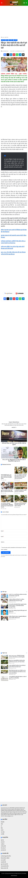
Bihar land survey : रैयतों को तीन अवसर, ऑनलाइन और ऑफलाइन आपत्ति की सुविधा (17, 656)
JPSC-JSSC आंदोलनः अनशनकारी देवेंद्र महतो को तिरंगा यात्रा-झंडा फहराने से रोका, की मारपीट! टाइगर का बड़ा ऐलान (21, 476)
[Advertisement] (14, 21)
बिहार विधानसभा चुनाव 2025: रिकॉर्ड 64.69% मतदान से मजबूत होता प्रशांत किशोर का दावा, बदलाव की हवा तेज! (17, 672)
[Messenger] (17, 298)
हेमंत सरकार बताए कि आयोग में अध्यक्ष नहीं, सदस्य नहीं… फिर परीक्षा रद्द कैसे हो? (20, 505)
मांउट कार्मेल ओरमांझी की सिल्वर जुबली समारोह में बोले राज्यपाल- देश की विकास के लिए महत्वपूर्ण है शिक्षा (17, 606)
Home (3, 37)
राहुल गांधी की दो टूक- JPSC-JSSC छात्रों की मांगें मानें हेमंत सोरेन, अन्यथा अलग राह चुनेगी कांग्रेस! (6, 476)
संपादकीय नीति (3, 862)
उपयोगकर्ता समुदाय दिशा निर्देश (6, 856)
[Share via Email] (23, 54)
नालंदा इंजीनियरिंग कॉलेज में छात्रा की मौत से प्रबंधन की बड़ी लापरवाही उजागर (17, 666)
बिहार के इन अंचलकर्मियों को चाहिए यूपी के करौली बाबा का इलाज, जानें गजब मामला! (17, 661)
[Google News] (8, 293)
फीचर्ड (2, 824)
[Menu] (1, 3)
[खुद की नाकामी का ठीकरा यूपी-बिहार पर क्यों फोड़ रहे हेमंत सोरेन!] (7, 485)
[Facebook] (5, 54)
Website (2, 542)
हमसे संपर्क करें (3, 850)
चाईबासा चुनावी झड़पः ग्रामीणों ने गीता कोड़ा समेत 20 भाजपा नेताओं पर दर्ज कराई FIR (13, 242)
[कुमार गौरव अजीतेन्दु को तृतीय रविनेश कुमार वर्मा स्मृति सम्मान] (4, 612)
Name (2, 531)
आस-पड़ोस (2, 832)
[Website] (12, 427)
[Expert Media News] (14, 3)
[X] (8, 54)
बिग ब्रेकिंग (11, 40)
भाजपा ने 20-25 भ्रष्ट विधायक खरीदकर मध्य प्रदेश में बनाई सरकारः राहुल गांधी (18, 595)
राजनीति (15, 40)
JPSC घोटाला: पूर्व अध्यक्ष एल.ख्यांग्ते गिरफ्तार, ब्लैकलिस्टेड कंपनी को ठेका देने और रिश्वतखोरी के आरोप (7, 505)
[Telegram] (20, 54)
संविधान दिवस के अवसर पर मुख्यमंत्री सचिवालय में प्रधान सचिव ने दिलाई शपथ (17, 617)
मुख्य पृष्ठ (2, 840)
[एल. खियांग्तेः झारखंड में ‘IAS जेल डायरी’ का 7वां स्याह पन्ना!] (21, 485)
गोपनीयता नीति (3, 846)
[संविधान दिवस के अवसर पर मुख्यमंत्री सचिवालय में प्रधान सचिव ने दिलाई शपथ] (4, 618)
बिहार (2, 828)
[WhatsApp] (17, 54)
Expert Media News (5, 51)
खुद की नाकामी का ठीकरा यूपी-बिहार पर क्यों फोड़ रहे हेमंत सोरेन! (7, 491)
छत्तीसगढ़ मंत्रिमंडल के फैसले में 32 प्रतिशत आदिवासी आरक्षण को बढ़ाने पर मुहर (16, 600)
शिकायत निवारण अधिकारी (5, 858)
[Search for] (26, 3)
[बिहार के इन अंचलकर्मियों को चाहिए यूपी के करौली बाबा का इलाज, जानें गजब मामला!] (4, 662)
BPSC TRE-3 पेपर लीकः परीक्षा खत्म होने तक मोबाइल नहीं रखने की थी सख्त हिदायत (13, 253)
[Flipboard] (19, 293)
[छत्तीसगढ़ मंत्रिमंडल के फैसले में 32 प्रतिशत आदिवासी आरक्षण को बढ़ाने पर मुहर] (4, 601)
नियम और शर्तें (3, 848)
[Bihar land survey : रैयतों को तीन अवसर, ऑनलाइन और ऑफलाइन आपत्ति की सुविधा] (4, 657)
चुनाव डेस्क (6, 37)
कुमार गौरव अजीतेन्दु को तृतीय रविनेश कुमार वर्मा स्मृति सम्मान (18, 611)
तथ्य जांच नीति (3, 860)
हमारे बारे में (2, 842)
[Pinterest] (14, 54)
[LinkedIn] (11, 54)
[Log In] (24, 3)
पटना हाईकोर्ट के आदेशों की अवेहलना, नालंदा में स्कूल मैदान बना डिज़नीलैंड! (17, 677)
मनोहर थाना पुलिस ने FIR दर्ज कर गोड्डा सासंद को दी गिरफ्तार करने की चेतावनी (12, 248)
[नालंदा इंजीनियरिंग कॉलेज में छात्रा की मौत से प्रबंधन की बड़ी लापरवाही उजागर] (4, 667)
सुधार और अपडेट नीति (4, 864)
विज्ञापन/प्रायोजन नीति (4, 868)
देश (7, 40)
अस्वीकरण (2, 844)
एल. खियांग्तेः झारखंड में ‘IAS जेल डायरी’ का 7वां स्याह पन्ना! (20, 491)
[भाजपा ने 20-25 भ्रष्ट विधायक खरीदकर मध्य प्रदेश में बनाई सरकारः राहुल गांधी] (4, 596)
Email (2, 536)
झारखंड (2, 830)
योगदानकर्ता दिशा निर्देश (5, 866)
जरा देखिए (2, 834)
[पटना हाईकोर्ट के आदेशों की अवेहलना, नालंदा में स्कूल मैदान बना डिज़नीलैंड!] (4, 678)
